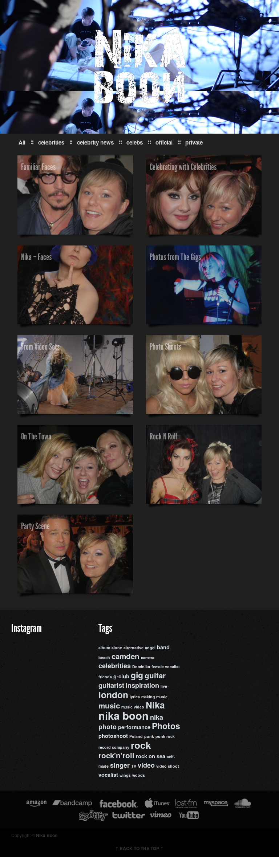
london (113, 694)
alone (117, 647)
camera (147, 657)
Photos (166, 726)
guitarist (111, 685)
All (22, 142)
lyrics (135, 696)
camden (126, 656)
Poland (136, 736)
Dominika (141, 666)
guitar (155, 675)
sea (161, 756)
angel (150, 647)
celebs (134, 142)
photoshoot (113, 736)
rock (141, 745)
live (164, 686)
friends (105, 676)
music (109, 705)
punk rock (165, 736)
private (194, 142)
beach (104, 657)
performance (134, 727)
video (146, 765)
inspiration (142, 685)
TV (133, 766)
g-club (121, 676)
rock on (145, 756)
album (104, 647)
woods (138, 775)
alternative (133, 647)
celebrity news (95, 142)
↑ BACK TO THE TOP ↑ (139, 848)
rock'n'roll (116, 755)
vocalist (108, 775)
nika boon (123, 715)
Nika (155, 704)
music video (132, 707)
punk (149, 736)
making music (154, 696)
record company (113, 747)
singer (120, 765)
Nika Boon (46, 835)
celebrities (51, 142)
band (163, 647)
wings (125, 775)
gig (137, 675)
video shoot (167, 766)
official (164, 142)
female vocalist (165, 666)
